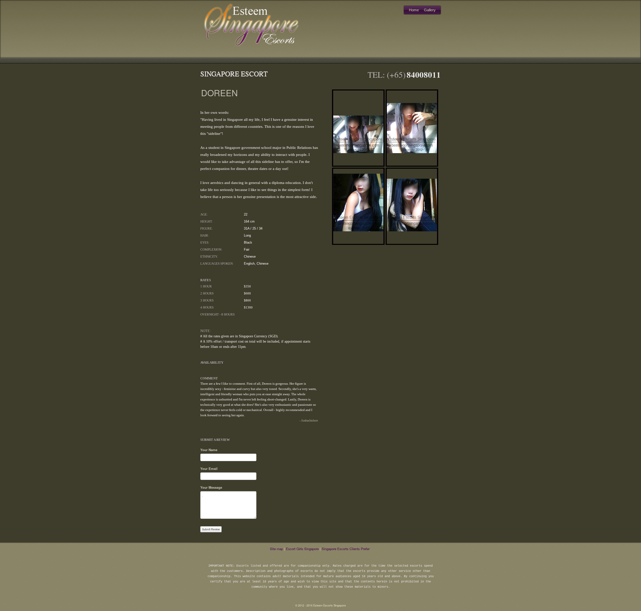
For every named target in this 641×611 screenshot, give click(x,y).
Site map (276, 548)
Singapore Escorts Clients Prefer (346, 548)
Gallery (430, 10)
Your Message (211, 487)
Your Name (208, 449)
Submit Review (211, 529)
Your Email (209, 468)
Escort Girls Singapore (302, 548)
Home (414, 10)
